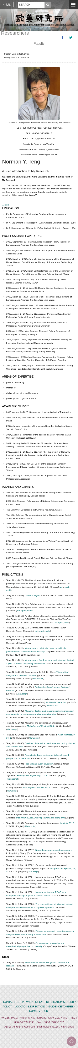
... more (5, 205)
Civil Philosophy (32, 595)
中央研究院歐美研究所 (39, 20)
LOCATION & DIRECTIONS (30, 1006)
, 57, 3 (67, 823)
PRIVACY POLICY (32, 1002)
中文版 (7, 4)
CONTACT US (11, 1002)
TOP (71, 1041)
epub (66, 587)
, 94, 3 (36, 787)
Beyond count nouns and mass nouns (53, 850)
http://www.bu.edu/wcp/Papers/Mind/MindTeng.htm (40, 818)
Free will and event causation (39, 764)
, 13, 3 (32, 775)
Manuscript (38, 678)
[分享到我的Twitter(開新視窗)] (71, 38)
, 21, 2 (40, 726)
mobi (8, 590)
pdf (61, 587)
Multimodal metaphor (56, 702)
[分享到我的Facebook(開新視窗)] (62, 38)
